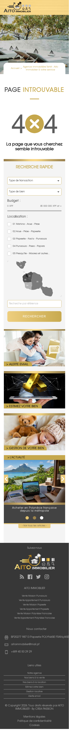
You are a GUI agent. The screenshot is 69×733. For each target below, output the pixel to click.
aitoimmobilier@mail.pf (25, 644)
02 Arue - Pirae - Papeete (27, 231)
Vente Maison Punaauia (34, 596)
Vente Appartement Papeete (34, 609)
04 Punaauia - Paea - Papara (29, 246)
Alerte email (34, 696)
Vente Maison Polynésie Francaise (34, 614)
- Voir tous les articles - (34, 525)
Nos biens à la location (34, 682)
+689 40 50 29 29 (21, 651)
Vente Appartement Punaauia (34, 600)
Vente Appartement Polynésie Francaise (34, 618)
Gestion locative (34, 692)
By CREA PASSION (42, 709)
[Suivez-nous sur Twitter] (38, 576)
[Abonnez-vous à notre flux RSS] (22, 576)
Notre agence (34, 673)
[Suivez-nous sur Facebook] (30, 576)
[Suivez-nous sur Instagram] (47, 576)
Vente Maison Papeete (34, 605)
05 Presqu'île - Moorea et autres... (31, 253)
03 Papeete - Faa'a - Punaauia (30, 239)
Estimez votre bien (34, 687)
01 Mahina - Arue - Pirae (26, 224)
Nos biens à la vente (34, 678)
